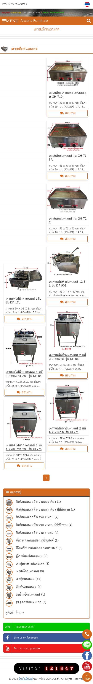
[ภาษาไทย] (88, 4)
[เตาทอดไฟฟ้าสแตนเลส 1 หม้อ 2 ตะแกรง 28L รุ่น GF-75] (24, 440)
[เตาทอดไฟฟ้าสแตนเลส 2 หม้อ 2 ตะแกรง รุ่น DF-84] (68, 349)
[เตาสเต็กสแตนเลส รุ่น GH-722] (68, 213)
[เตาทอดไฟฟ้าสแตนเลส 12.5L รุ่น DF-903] (68, 276)
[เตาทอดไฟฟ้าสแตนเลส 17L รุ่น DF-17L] (24, 293)
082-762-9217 (17, 4)
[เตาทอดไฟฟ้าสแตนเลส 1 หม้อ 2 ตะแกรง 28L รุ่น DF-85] (24, 366)
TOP (87, 679)
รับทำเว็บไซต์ (26, 678)
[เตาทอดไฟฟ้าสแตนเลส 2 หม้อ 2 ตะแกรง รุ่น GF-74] (68, 423)
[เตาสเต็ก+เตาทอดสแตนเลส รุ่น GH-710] (68, 87)
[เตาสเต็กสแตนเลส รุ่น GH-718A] (68, 150)
